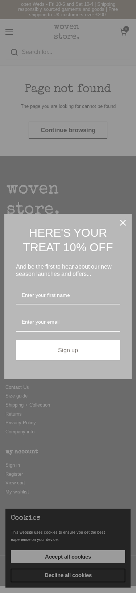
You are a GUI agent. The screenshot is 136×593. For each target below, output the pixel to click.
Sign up (68, 350)
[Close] (123, 222)
